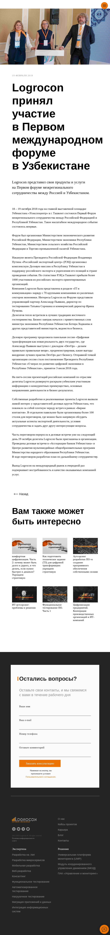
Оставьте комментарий (31, 747)
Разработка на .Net (23, 854)
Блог (61, 835)
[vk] (14, 829)
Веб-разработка (21, 871)
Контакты (63, 840)
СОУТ (14, 841)
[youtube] (18, 829)
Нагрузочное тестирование (28, 896)
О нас (61, 818)
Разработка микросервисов (28, 860)
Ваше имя (24, 706)
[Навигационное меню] (104, 6)
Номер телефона (28, 733)
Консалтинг (19, 876)
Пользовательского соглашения (40, 777)
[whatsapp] (28, 829)
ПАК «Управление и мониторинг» (78, 873)
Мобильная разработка (26, 865)
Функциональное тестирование (30, 881)
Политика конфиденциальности (23, 838)
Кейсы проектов (67, 824)
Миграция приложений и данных (31, 902)
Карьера (63, 829)
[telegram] (23, 829)
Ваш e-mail (25, 720)
